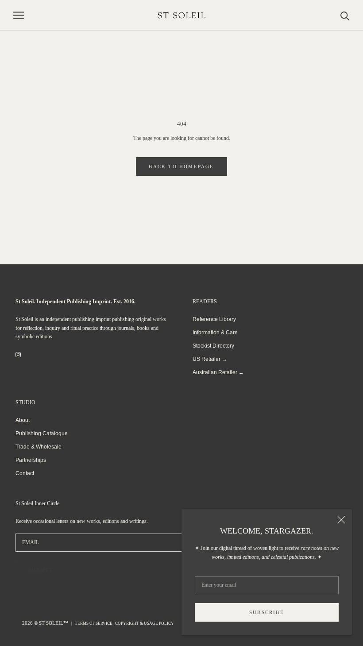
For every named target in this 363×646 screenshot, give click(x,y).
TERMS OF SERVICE (93, 623)
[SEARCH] (345, 15)
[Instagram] (18, 354)
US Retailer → (210, 359)
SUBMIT (40, 570)
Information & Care (215, 332)
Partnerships (30, 460)
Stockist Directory (213, 346)
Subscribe (266, 612)
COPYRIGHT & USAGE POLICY (144, 623)
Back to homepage (181, 166)
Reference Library (214, 319)
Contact (24, 473)
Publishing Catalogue (41, 433)
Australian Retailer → (218, 372)
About (22, 420)
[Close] (341, 520)
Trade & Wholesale (38, 447)
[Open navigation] (18, 15)
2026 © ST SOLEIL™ (46, 623)
